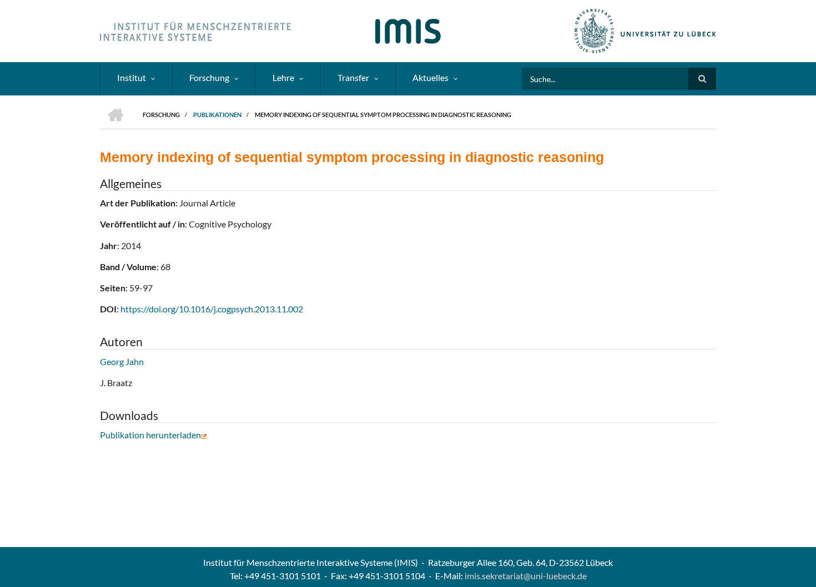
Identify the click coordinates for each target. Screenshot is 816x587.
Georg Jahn (122, 361)
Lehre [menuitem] (283, 77)
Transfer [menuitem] (353, 77)
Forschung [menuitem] (209, 77)
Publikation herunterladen (150, 434)
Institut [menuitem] (131, 77)
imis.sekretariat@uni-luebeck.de (526, 575)
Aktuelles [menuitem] (430, 77)
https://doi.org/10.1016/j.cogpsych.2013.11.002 (211, 308)
